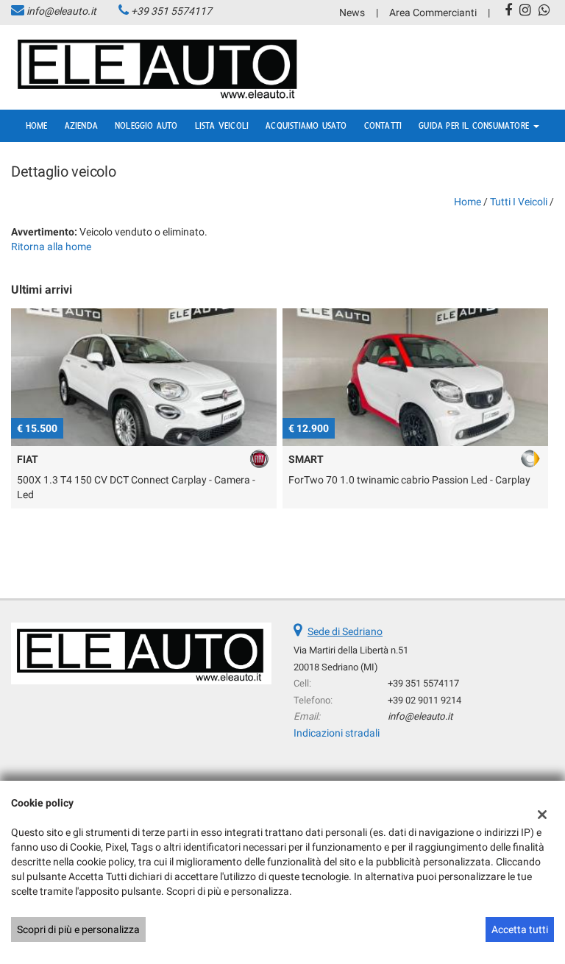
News (352, 12)
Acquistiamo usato (306, 126)
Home (37, 126)
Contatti (383, 126)
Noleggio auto (146, 126)
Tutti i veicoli (518, 202)
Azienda (81, 126)
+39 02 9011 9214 (424, 700)
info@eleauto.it (61, 11)
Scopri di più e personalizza (78, 929)
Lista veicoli (222, 126)
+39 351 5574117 (171, 11)
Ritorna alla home (51, 246)
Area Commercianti (433, 12)
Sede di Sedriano (345, 631)
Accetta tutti (519, 929)
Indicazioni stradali (337, 733)
